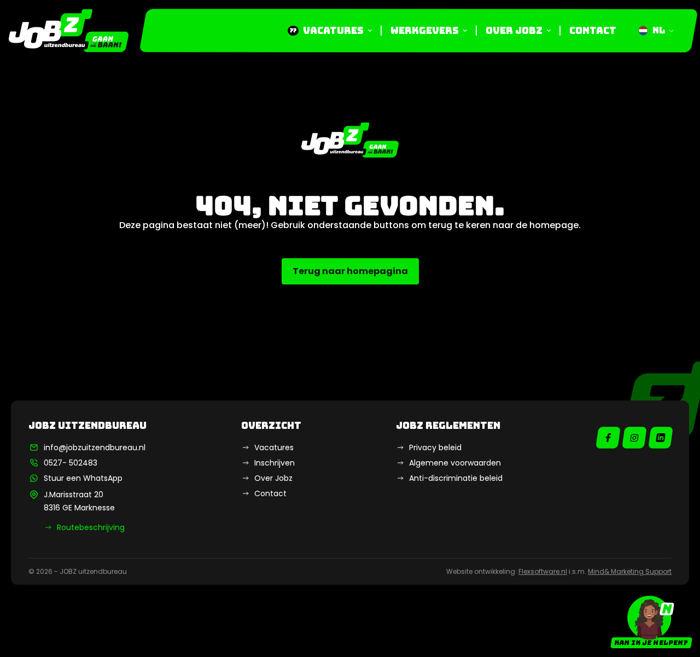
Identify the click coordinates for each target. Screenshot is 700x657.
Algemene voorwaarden (455, 462)
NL (658, 30)
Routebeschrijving (91, 527)
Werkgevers (424, 31)
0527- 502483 (70, 462)
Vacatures (327, 31)
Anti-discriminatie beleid (456, 478)
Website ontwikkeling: (506, 571)
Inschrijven (274, 462)
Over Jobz (514, 31)
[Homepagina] (69, 31)
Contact (592, 31)
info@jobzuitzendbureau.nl (94, 447)
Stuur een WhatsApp (83, 478)
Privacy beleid (435, 447)
